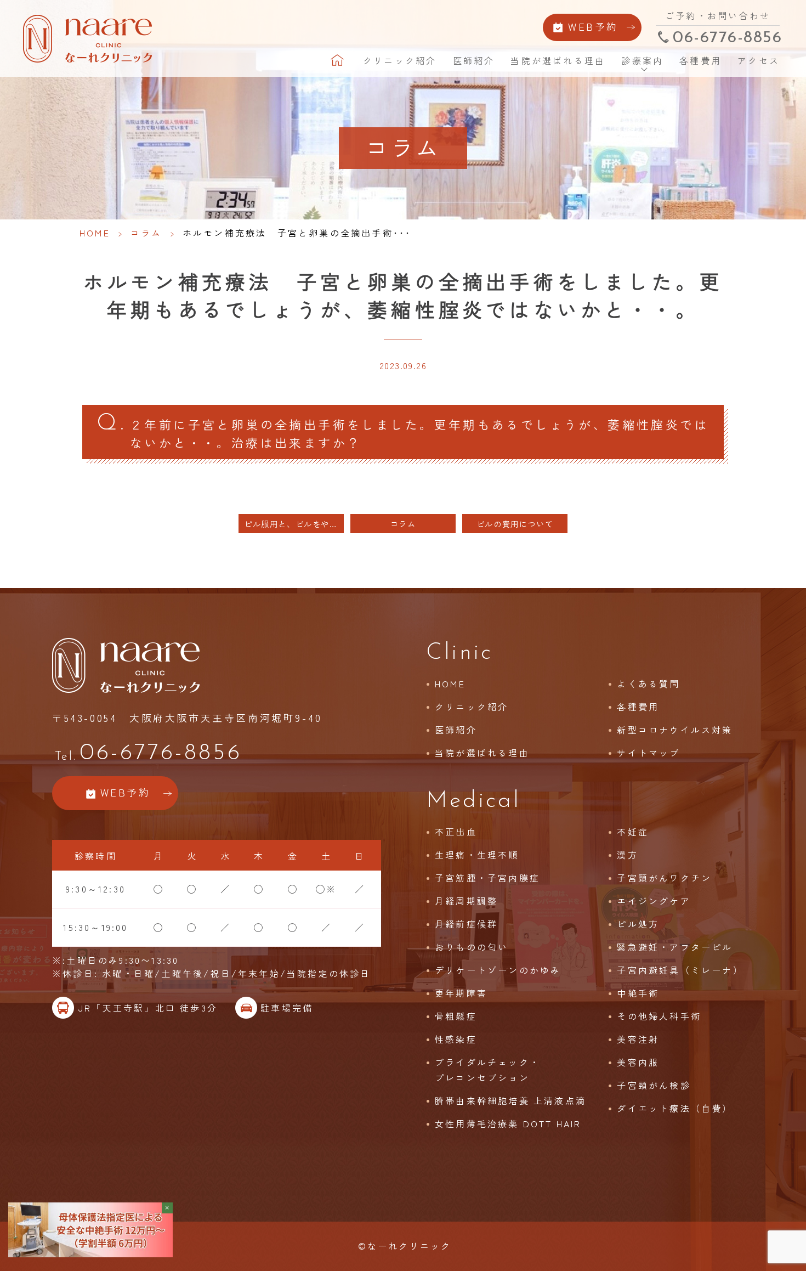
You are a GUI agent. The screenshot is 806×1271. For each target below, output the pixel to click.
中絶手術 (638, 992)
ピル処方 (638, 923)
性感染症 (456, 1039)
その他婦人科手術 (659, 1016)
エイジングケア (653, 900)
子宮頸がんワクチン (664, 877)
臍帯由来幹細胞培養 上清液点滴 (510, 1100)
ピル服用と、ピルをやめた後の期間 (294, 523)
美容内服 (638, 1062)
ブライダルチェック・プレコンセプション (487, 1069)
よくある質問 (648, 683)
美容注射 (638, 1039)
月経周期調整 (466, 900)
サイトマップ (648, 752)
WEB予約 (593, 26)
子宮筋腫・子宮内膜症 (487, 877)
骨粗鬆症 (456, 1016)
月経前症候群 (466, 923)
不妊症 (633, 831)
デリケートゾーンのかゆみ (498, 969)
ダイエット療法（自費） (675, 1108)
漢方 (627, 854)
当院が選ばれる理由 (557, 60)
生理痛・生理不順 (477, 854)
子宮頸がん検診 (653, 1085)
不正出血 (456, 831)
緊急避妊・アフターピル (675, 946)
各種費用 (700, 60)
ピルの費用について (514, 523)
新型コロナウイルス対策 (675, 729)
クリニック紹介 (399, 60)
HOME (339, 60)
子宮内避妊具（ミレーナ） (680, 969)
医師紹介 (474, 60)
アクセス (758, 60)
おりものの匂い (471, 946)
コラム (146, 232)
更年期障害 (461, 992)
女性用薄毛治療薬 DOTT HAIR (508, 1123)
